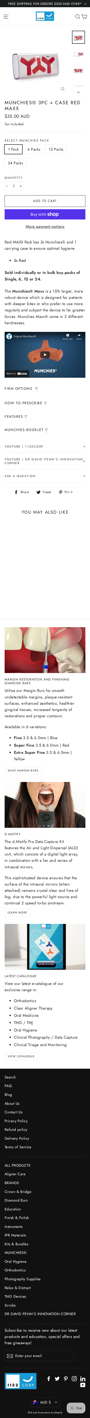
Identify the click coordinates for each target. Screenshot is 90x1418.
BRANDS (12, 1183)
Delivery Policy (17, 1138)
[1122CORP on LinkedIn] (82, 1378)
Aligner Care (15, 1174)
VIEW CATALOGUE (21, 1056)
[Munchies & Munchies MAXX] (45, 355)
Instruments (14, 1226)
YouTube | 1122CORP (24, 446)
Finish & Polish (17, 1217)
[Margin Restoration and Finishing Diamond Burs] (45, 650)
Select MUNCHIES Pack (27, 140)
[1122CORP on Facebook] (48, 1378)
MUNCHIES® (16, 1252)
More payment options (45, 226)
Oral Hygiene (15, 1261)
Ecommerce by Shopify (50, 1412)
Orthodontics (15, 1270)
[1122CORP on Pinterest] (65, 1378)
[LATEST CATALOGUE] (45, 947)
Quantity (14, 177)
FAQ (8, 1085)
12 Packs (56, 149)
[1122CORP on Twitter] (57, 1378)
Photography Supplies (23, 1279)
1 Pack (13, 149)
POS (30, 1412)
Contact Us (13, 1112)
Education (13, 1209)
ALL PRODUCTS (17, 1165)
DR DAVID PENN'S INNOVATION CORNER (40, 1314)
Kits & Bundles (16, 1244)
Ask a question (20, 476)
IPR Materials (15, 1235)
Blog (8, 1094)
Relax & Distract (18, 1287)
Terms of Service (18, 1147)
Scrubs (10, 1305)
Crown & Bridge (18, 1191)
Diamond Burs (16, 1200)
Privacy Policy (16, 1121)
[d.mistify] (45, 805)
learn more (17, 912)
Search (10, 1077)
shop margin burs (23, 770)
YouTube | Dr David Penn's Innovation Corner (44, 461)
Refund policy (16, 1129)
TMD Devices (15, 1296)
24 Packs (15, 163)
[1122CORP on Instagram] (74, 1378)
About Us (12, 1103)
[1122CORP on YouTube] (82, 1384)
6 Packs (33, 149)
